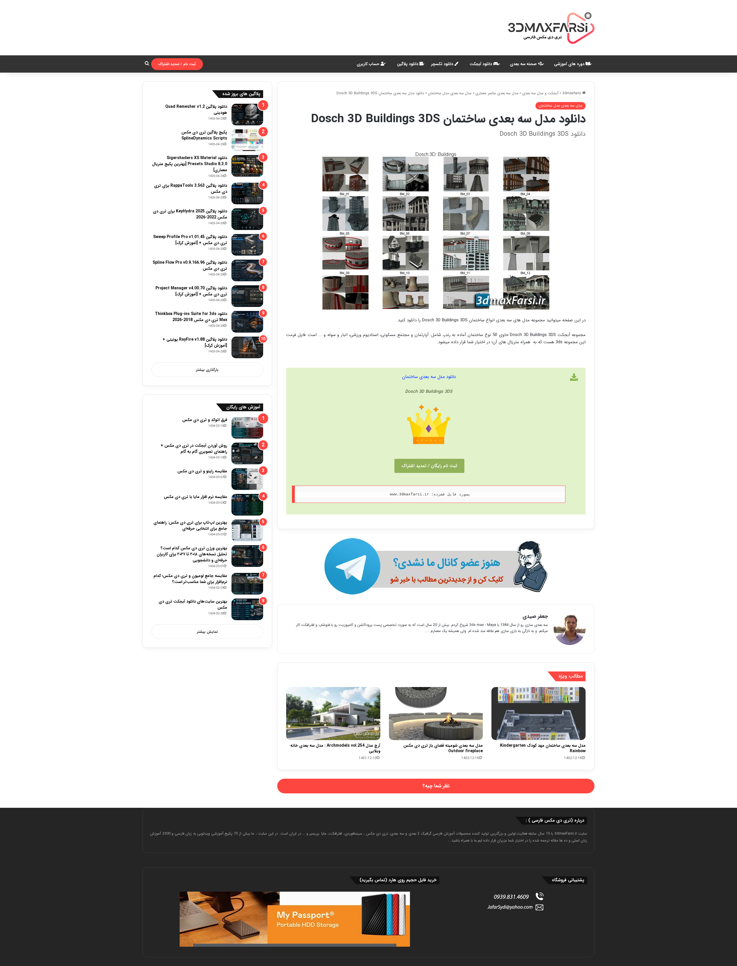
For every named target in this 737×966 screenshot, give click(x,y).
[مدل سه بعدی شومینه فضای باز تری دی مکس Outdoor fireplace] (436, 713)
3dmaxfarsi (572, 93)
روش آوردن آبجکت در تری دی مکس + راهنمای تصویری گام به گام (194, 448)
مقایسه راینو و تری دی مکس (202, 471)
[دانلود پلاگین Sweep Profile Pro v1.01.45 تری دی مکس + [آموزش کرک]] (247, 245)
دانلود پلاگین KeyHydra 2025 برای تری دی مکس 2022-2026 (190, 214)
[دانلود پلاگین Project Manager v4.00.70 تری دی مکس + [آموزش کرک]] (247, 296)
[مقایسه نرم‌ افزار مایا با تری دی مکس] (247, 505)
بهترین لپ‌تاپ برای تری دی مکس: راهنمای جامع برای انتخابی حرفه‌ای (190, 525)
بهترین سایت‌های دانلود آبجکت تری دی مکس (193, 604)
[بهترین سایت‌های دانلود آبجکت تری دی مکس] (247, 609)
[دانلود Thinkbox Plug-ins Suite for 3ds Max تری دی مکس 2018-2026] (247, 322)
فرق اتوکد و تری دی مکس (204, 420)
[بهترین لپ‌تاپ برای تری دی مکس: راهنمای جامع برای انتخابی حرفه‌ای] (247, 530)
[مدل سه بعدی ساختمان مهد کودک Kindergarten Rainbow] (538, 713)
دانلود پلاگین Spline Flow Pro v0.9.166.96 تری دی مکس (190, 265)
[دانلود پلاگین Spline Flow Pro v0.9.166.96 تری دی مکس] (247, 270)
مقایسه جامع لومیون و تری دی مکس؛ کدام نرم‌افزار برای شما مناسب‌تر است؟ (190, 579)
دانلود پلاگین (408, 64)
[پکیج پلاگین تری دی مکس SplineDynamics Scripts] (247, 140)
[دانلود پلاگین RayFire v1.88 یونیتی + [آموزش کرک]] (247, 347)
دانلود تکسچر (442, 64)
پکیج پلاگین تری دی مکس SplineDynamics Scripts (204, 135)
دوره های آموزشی (570, 64)
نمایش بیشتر (207, 632)
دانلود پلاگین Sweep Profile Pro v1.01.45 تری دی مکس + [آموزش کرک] (190, 240)
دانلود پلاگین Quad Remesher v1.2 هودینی (196, 109)
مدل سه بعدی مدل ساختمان (450, 93)
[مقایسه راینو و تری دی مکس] (247, 479)
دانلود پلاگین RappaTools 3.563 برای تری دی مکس (190, 188)
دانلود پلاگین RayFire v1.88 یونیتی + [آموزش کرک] (195, 342)
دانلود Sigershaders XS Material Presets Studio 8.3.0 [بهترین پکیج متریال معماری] (189, 164)
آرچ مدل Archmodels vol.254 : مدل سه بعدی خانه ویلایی (335, 748)
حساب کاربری (369, 64)
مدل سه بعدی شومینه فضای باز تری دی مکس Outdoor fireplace (443, 748)
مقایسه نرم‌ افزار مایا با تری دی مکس (195, 497)
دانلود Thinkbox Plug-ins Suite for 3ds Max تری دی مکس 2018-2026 (191, 317)
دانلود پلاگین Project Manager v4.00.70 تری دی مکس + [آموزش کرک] (191, 291)
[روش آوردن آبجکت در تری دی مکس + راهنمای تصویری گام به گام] (247, 453)
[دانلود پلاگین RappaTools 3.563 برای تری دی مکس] (247, 193)
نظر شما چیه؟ (436, 786)
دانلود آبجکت (481, 64)
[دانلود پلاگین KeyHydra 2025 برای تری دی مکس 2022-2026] (247, 219)
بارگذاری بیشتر (207, 370)
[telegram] (435, 566)
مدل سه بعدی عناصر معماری (496, 93)
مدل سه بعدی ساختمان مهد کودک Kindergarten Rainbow (543, 748)
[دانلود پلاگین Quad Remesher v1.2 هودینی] (247, 114)
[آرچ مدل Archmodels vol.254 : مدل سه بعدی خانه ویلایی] (333, 713)
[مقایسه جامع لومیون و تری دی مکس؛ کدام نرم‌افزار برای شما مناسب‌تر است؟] (247, 584)
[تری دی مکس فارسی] (551, 28)
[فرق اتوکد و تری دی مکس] (247, 428)
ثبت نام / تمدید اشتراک (177, 64)
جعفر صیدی (535, 616)
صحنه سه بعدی (524, 64)
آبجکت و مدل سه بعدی (540, 93)
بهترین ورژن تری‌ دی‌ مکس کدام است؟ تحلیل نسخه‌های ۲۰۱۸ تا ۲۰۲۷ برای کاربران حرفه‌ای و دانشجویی (192, 554)
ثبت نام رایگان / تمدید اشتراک (429, 465)
